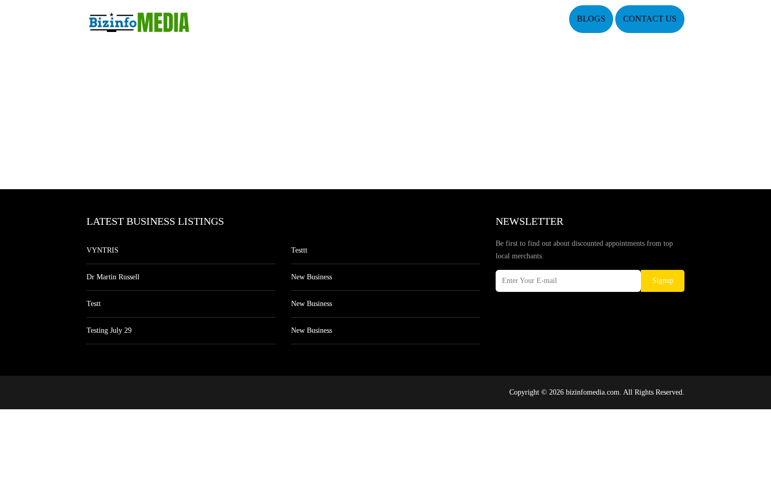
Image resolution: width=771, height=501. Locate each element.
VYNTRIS (103, 250)
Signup (662, 281)
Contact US (650, 18)
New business (311, 277)
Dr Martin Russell (113, 277)
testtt (299, 250)
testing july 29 (109, 330)
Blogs (591, 18)
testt (94, 304)
